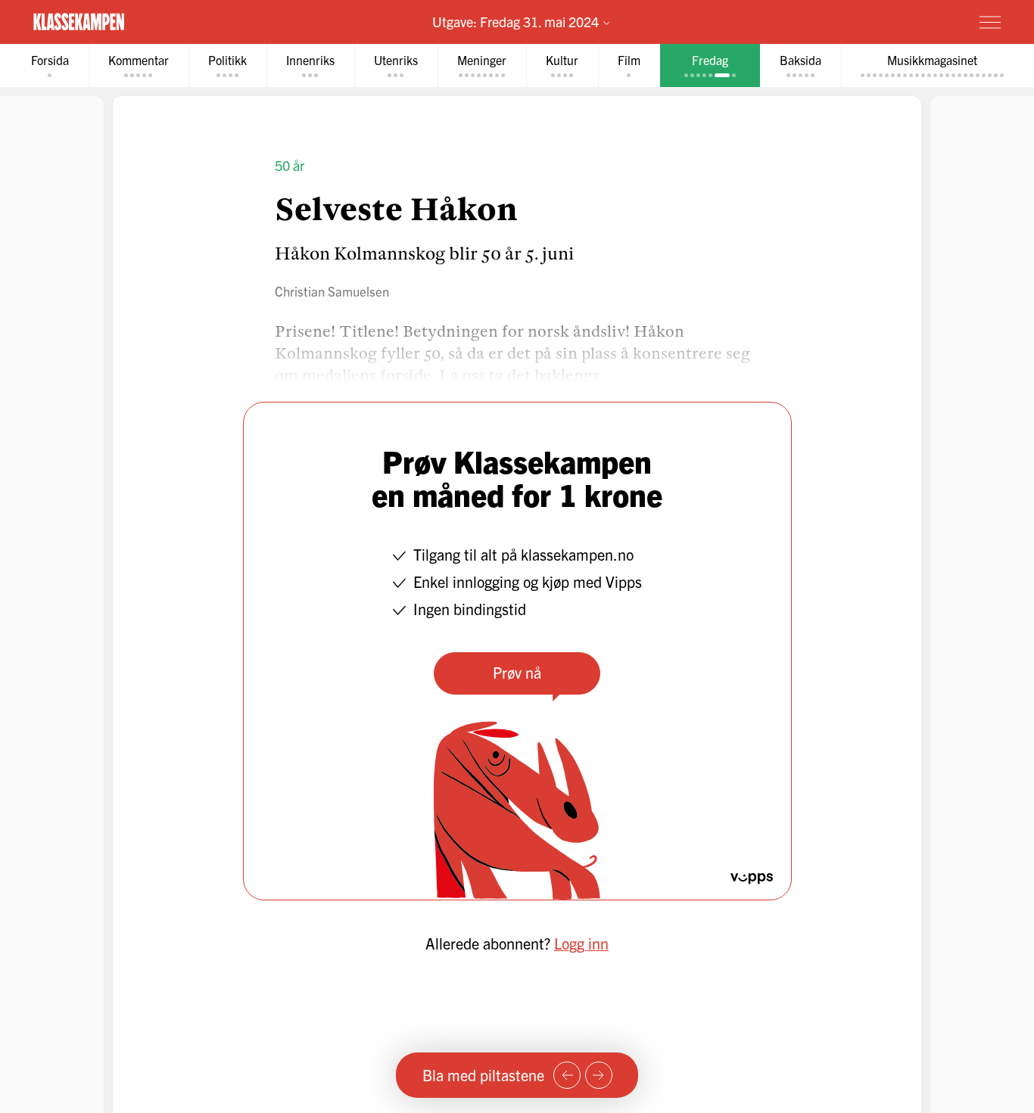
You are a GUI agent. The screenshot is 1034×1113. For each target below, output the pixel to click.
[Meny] (990, 22)
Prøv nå (517, 672)
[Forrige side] (567, 1075)
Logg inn (581, 943)
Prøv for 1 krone (900, 21)
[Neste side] (598, 1075)
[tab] (50, 65)
